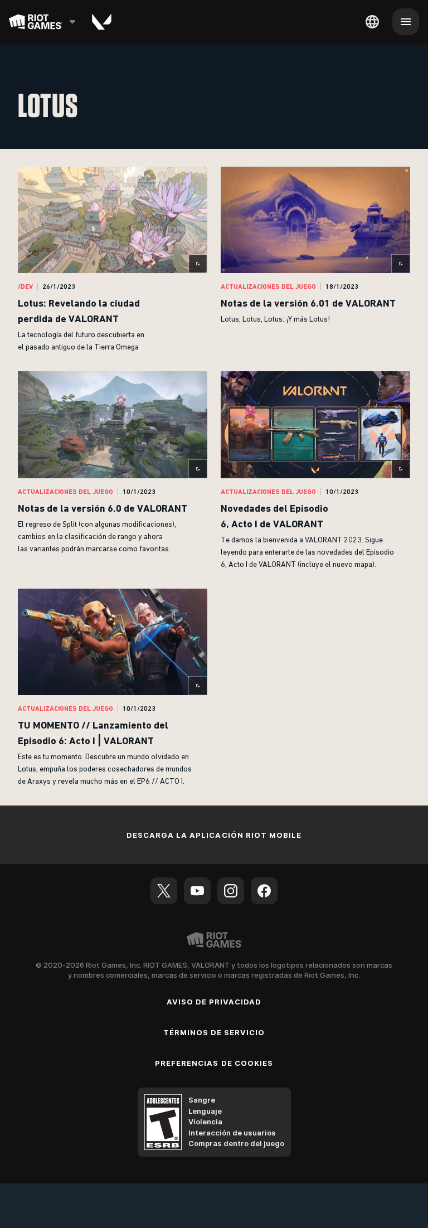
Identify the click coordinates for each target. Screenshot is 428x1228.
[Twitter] (164, 890)
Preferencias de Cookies (214, 1063)
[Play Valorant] (101, 22)
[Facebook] (264, 890)
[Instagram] (230, 890)
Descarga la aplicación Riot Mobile (214, 835)
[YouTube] (197, 890)
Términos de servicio (214, 1032)
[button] (112, 260)
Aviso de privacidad (214, 1001)
